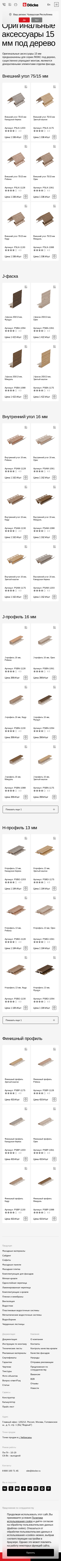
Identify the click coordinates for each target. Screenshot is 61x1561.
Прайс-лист (8, 1406)
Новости (34, 1388)
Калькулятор (8, 1402)
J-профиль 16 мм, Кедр (15, 717)
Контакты (35, 1344)
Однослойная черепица (14, 1283)
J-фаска (10, 276)
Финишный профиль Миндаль (42, 1199)
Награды (34, 1357)
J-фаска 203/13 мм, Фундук (13, 318)
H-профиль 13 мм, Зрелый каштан (41, 869)
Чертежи (6, 1367)
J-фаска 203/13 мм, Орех (42, 318)
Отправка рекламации (41, 1362)
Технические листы (12, 1348)
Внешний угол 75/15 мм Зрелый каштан (44, 118)
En (48, 4)
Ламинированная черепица (16, 1287)
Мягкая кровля (9, 1278)
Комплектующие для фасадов (17, 1274)
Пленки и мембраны (12, 1296)
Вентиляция (8, 1301)
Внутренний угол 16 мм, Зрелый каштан (16, 578)
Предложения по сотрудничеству (39, 1368)
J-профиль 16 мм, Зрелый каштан (41, 778)
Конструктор (8, 1397)
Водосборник (9, 1319)
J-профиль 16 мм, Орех (44, 657)
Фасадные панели (11, 1264)
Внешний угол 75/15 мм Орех (44, 177)
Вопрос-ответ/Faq (11, 1380)
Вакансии (35, 1374)
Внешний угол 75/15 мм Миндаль (44, 237)
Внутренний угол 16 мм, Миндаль (44, 518)
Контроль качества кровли (43, 1348)
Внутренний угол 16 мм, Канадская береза (44, 578)
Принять (30, 1552)
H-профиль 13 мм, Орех (44, 928)
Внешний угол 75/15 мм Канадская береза (15, 118)
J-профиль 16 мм (19, 616)
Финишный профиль (22, 1038)
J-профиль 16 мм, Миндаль (13, 778)
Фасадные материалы (13, 1251)
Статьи (5, 1385)
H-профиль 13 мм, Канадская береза (13, 869)
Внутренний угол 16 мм (24, 416)
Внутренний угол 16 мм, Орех (44, 458)
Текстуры (7, 1371)
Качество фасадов (39, 1353)
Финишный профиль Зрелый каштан (14, 1080)
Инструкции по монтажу (14, 1344)
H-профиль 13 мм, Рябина (13, 929)
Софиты (6, 1260)
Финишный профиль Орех (42, 1140)
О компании (36, 1339)
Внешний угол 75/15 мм (25, 76)
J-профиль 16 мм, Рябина (13, 658)
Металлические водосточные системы (22, 1315)
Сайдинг (6, 1255)
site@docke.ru (33, 1471)
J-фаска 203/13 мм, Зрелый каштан (42, 377)
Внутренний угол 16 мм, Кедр (16, 518)
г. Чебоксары (25, 1437)
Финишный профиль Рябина (42, 1080)
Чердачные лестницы (13, 1324)
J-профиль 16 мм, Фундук (41, 718)
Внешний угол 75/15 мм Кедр (15, 237)
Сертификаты (9, 1357)
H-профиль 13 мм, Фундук (41, 988)
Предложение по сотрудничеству (18, 1508)
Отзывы (34, 1383)
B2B (32, 1379)
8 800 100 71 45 (10, 1471)
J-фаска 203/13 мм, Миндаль (13, 377)
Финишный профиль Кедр (14, 1199)
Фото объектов (10, 1376)
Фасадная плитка (11, 1269)
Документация (9, 1339)
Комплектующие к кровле (15, 1292)
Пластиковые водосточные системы (20, 1310)
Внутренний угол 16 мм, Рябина (16, 458)
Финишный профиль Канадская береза (14, 1140)
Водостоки (7, 1305)
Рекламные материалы (14, 1353)
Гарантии (7, 1362)
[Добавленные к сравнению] (10, 4)
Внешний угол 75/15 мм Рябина (15, 177)
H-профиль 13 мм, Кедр (16, 987)
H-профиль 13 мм (19, 827)
